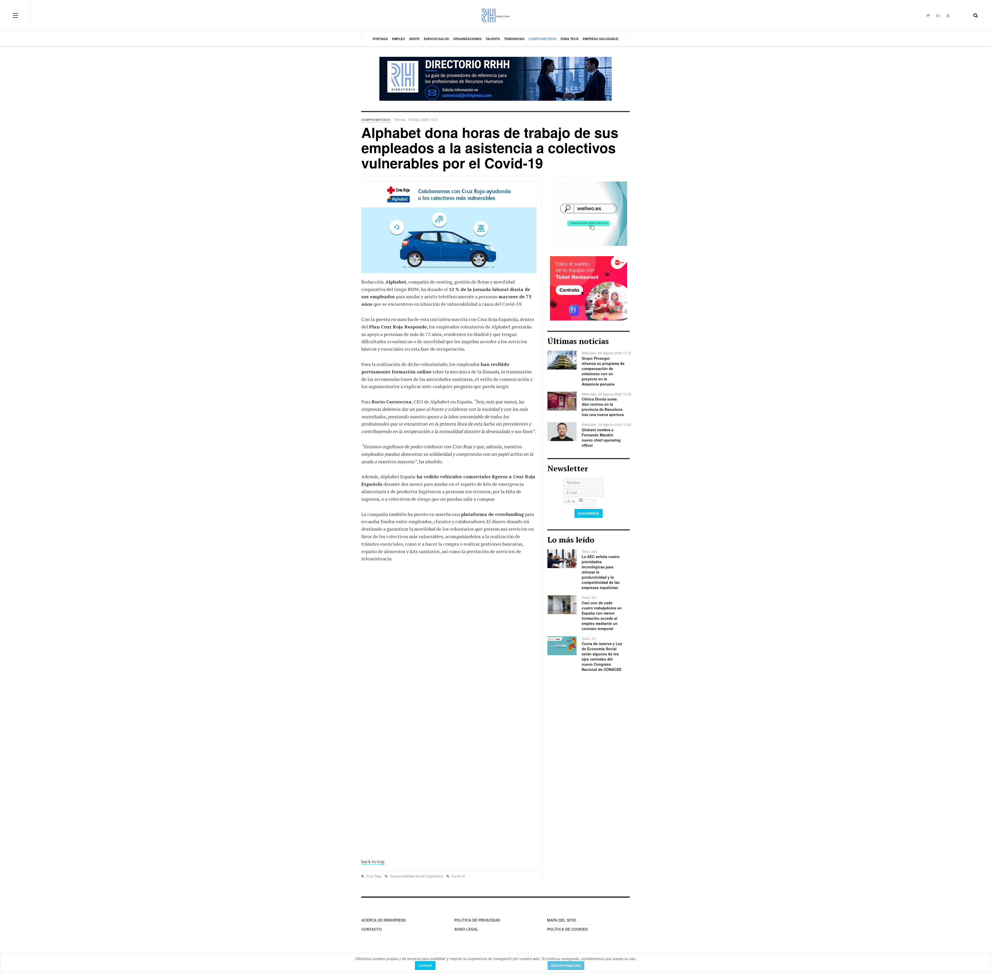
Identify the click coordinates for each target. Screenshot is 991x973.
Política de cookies (567, 929)
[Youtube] (948, 15)
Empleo (398, 38)
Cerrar (425, 965)
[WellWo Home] (588, 213)
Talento (493, 38)
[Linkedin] (938, 15)
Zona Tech (570, 38)
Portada (380, 38)
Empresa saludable (600, 38)
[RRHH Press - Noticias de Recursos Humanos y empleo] (495, 15)
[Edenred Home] (588, 287)
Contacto (371, 929)
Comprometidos (542, 38)
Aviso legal (466, 929)
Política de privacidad (477, 920)
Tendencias (514, 38)
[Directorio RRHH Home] (495, 79)
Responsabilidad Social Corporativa (416, 876)
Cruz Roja (373, 876)
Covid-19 (458, 876)
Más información (566, 965)
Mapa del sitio (561, 920)
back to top (372, 861)
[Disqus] (449, 642)
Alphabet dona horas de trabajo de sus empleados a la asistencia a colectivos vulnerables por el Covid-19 (489, 147)
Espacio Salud (436, 38)
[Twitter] (928, 15)
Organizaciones (467, 38)
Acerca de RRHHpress (383, 920)
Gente (414, 38)
